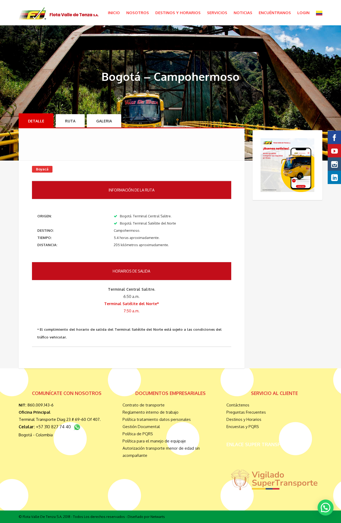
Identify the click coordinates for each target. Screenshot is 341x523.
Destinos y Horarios (178, 12)
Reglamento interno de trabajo (150, 412)
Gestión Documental (141, 426)
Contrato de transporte (144, 405)
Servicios (217, 12)
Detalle (36, 121)
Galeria (104, 121)
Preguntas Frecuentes (246, 412)
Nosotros (137, 12)
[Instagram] (334, 164)
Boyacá (42, 169)
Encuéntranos (275, 12)
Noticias (243, 12)
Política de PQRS (138, 433)
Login (303, 12)
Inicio (114, 12)
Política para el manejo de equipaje (154, 441)
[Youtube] (334, 150)
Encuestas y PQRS (242, 426)
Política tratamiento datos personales (157, 419)
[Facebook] (334, 137)
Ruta (70, 121)
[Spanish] (319, 12)
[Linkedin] (334, 177)
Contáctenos (237, 405)
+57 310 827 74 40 (54, 426)
